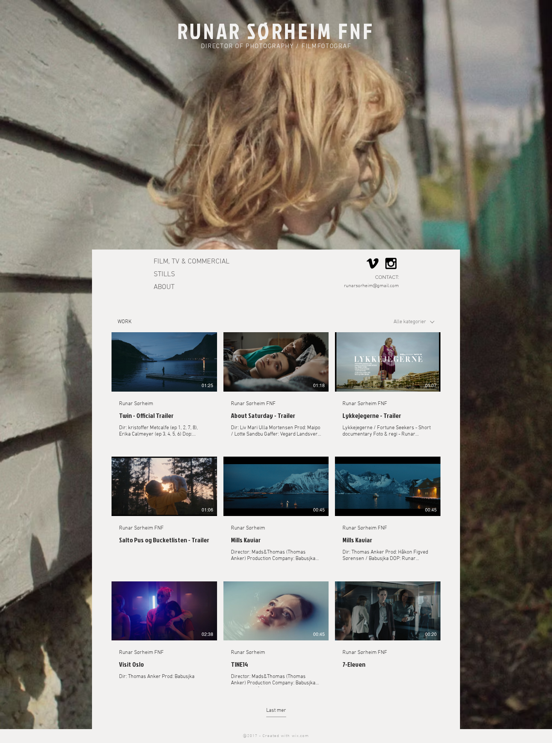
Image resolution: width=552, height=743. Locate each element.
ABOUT (164, 287)
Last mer (276, 710)
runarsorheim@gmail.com (371, 286)
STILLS (164, 274)
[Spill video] (164, 361)
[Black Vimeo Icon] (372, 263)
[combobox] (414, 322)
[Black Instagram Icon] (391, 263)
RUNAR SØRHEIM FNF (275, 30)
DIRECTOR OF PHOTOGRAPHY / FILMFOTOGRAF (276, 46)
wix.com (300, 736)
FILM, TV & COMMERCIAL (191, 261)
